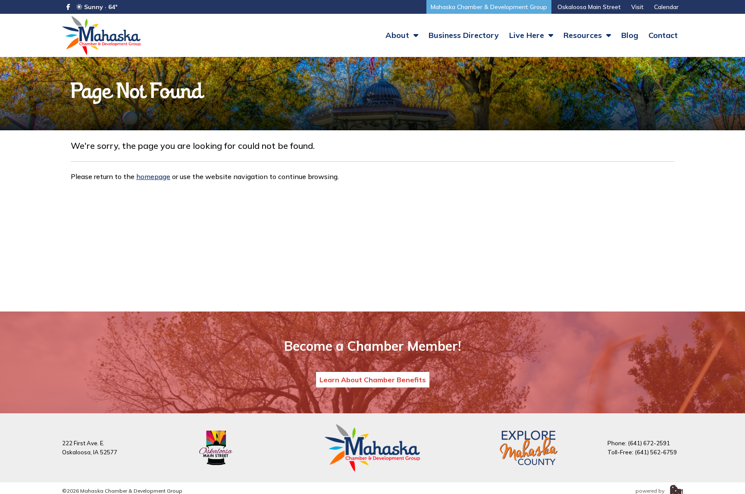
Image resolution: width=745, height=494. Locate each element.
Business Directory (464, 35)
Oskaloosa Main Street (589, 7)
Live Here (527, 35)
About (398, 35)
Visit (637, 7)
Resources (583, 35)
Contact (663, 35)
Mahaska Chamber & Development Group (489, 7)
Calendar (666, 7)
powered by (650, 491)
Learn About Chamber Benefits (372, 379)
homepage (153, 176)
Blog (629, 35)
